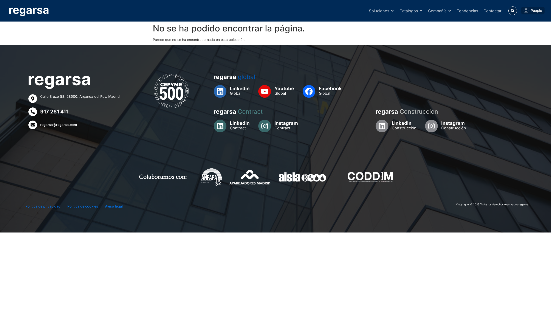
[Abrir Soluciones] (392, 11)
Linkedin (240, 88)
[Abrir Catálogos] (421, 11)
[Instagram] (264, 126)
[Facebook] (309, 91)
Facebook (330, 88)
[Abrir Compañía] (450, 11)
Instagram (286, 123)
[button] (512, 10)
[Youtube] (264, 91)
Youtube (284, 88)
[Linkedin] (220, 91)
